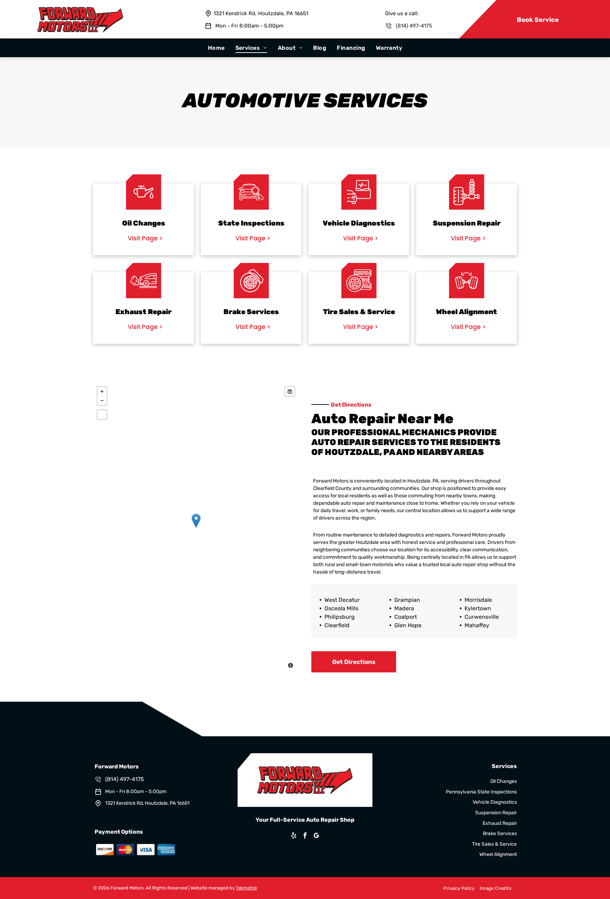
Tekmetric (246, 888)
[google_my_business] (316, 836)
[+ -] (196, 528)
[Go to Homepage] (80, 10)
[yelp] (294, 836)
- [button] (102, 400)
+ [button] (102, 391)
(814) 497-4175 (414, 26)
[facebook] (305, 836)
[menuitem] (216, 48)
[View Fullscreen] (102, 414)
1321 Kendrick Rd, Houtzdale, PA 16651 (261, 13)
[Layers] (289, 391)
